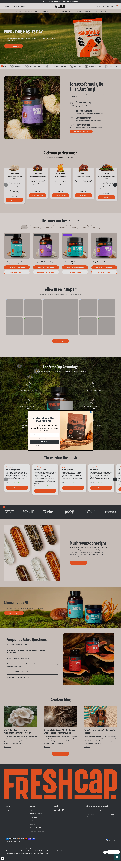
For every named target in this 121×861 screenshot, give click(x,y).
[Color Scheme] (2, 858)
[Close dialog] (91, 412)
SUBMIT (44, 442)
